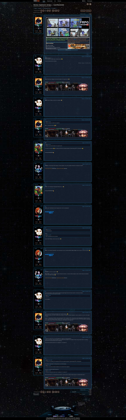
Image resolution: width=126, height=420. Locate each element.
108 (53, 10)
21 (45, 164)
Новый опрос (88, 10)
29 (45, 337)
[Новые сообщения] (87, 4)
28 (45, 312)
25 (45, 248)
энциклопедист (54, 168)
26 (45, 270)
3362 (41, 69)
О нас (63, 414)
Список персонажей (51, 129)
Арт (55, 1)
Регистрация (89, 1)
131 (40, 177)
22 (45, 185)
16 (45, 56)
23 (45, 206)
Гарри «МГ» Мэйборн (65, 129)
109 (55, 10)
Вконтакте (65, 168)
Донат (69, 414)
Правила (48, 42)
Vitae (35, 56)
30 (45, 358)
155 (40, 221)
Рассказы (59, 1)
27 (45, 291)
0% (36, 28)
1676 (41, 155)
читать (75, 39)
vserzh (36, 206)
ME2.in (63, 82)
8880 (41, 28)
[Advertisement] (80, 397)
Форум (44, 1)
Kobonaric (36, 142)
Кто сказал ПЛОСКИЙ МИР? (49, 152)
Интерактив (61, 42)
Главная (50, 414)
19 (45, 119)
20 (45, 142)
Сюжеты (57, 42)
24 (45, 227)
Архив (65, 42)
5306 (41, 174)
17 (45, 77)
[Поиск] (90, 4)
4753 (41, 219)
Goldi (35, 163)
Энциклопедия (49, 1)
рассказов (68, 82)
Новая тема (83, 10)
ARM (41, 12)
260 (40, 30)
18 (45, 98)
